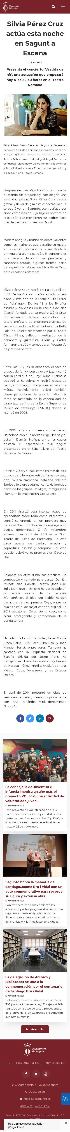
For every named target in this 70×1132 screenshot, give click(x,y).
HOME (8, 1063)
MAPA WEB (26, 1106)
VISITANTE (37, 1063)
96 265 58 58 (36, 1091)
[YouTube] (46, 1074)
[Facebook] (20, 718)
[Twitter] (30, 718)
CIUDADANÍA (22, 1063)
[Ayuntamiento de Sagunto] (11, 7)
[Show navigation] (63, 7)
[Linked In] (40, 718)
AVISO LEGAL (42, 1106)
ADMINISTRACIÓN (55, 1063)
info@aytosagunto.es (36, 1098)
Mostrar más (35, 1029)
